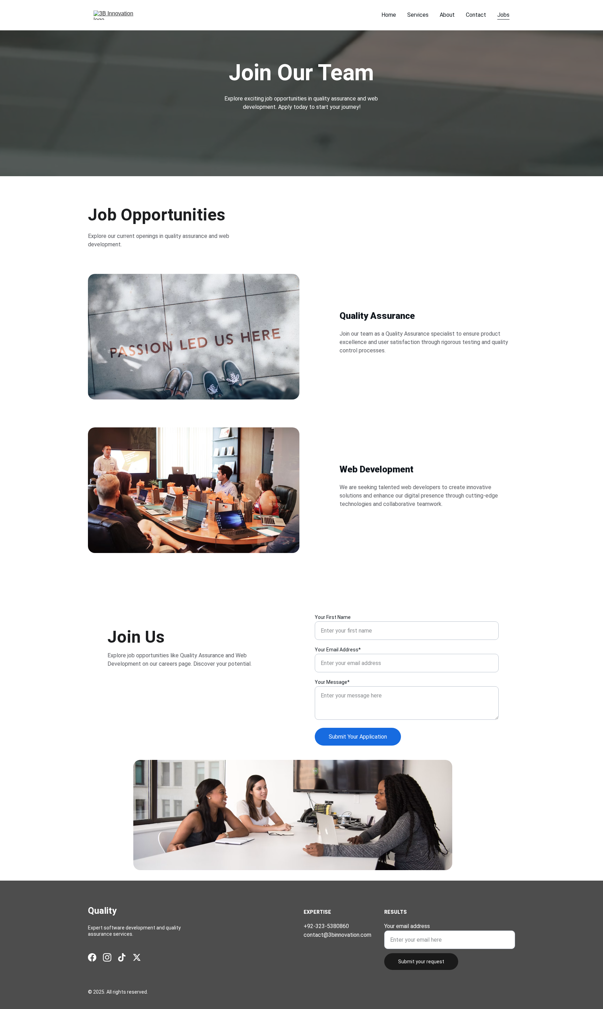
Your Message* (332, 682)
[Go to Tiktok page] (122, 957)
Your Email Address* (338, 649)
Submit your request (421, 961)
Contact (476, 15)
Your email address (407, 926)
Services (418, 15)
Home (388, 15)
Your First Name (333, 617)
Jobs (503, 15)
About (447, 15)
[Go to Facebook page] (92, 957)
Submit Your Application (358, 736)
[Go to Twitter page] (137, 957)
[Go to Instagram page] (107, 957)
